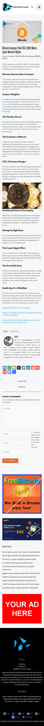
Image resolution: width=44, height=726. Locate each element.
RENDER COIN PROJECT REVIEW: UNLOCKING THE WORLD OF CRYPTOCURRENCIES (22, 314)
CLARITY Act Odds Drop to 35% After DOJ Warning (19, 576)
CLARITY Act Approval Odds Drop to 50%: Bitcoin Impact (20, 584)
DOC (16, 337)
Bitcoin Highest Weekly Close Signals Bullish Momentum (21, 555)
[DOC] (8, 340)
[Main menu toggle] (39, 7)
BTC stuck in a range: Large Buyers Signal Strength (19, 559)
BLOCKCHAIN (20, 56)
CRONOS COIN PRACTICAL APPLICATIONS (16, 307)
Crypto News (29, 56)
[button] (32, 7)
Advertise (22, 664)
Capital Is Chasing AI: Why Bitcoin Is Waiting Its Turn (19, 580)
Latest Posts (14, 331)
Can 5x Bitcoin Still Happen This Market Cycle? (17, 562)
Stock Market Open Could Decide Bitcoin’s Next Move (20, 587)
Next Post (22, 386)
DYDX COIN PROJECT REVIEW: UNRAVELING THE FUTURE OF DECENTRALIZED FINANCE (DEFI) (21, 321)
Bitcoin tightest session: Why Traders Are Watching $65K (21, 552)
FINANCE (38, 56)
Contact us (22, 666)
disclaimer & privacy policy (22, 668)
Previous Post (22, 381)
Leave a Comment (8, 56)
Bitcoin (9, 124)
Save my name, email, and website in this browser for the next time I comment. (36, 439)
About (6, 331)
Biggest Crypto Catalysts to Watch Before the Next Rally (21, 573)
